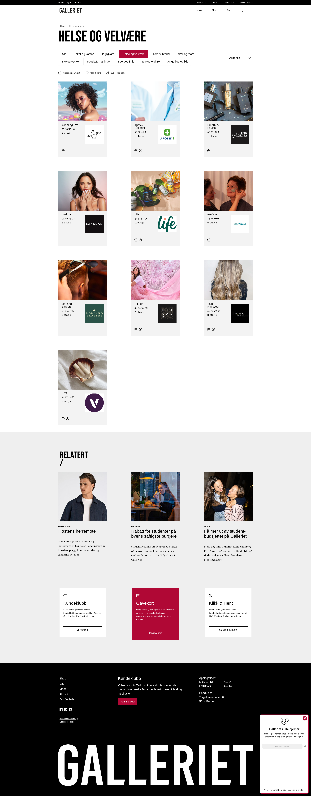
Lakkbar (62, 212)
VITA (60, 391)
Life (133, 212)
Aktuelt (64, 694)
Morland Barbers (66, 301)
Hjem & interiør (161, 54)
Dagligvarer (108, 54)
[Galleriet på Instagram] (65, 709)
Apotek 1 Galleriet (139, 122)
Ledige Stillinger (246, 2)
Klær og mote (185, 54)
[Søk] (241, 10)
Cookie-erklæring (67, 722)
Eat (62, 683)
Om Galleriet (67, 699)
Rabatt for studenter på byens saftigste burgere (154, 534)
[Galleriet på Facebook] (61, 709)
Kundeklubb (201, 2)
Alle (64, 54)
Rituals (134, 301)
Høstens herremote (77, 531)
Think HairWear (211, 301)
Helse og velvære (134, 54)
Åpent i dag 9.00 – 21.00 (70, 2)
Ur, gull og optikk (177, 61)
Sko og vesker (71, 61)
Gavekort (215, 2)
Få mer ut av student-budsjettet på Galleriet (225, 534)
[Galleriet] (71, 10)
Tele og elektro (151, 61)
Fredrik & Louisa (211, 122)
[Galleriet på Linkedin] (70, 709)
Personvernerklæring (69, 719)
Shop (63, 678)
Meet (63, 689)
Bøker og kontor (84, 54)
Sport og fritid (126, 61)
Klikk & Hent (229, 2)
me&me (207, 212)
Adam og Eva (64, 122)
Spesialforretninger (99, 61)
